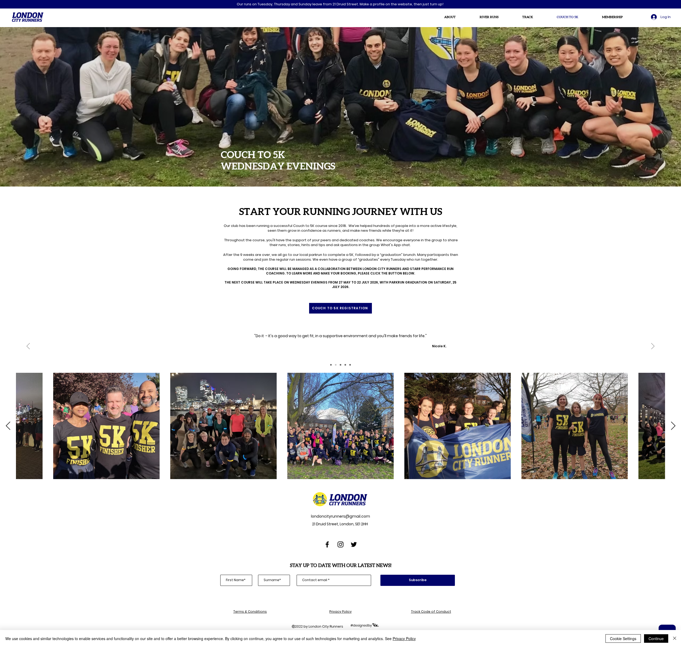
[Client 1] (331, 365)
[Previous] (28, 346)
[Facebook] (327, 544)
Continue (656, 638)
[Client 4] (345, 365)
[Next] (652, 346)
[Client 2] (336, 365)
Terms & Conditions (250, 611)
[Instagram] (340, 544)
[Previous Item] (8, 425)
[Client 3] (340, 365)
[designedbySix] (364, 625)
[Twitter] (354, 544)
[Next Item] (673, 425)
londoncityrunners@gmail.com (340, 516)
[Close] (674, 638)
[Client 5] (350, 365)
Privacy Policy (340, 611)
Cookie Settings (623, 638)
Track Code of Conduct (431, 611)
